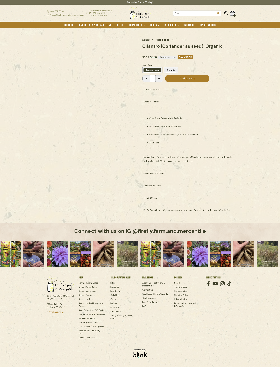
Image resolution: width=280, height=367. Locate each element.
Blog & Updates (149, 302)
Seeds (146, 39)
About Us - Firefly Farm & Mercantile (154, 284)
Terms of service (182, 287)
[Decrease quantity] (146, 78)
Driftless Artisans (87, 337)
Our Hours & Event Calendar (155, 294)
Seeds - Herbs (85, 299)
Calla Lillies (115, 295)
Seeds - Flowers (86, 295)
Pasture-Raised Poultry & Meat (90, 332)
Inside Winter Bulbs (88, 287)
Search (177, 282)
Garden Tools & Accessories (92, 314)
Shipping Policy (181, 295)
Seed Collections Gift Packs (91, 310)
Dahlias (113, 303)
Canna (113, 299)
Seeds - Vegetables (87, 291)
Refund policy (180, 291)
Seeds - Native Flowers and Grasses (91, 304)
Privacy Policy (180, 299)
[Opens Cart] (232, 13)
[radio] (152, 70)
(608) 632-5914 (56, 312)
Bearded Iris (115, 291)
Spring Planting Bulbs (88, 282)
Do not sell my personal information (185, 304)
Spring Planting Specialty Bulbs (121, 317)
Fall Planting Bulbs (87, 318)
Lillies (112, 282)
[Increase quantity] (159, 78)
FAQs (144, 306)
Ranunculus (115, 311)
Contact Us (147, 289)
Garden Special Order (88, 322)
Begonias (114, 287)
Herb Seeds (162, 39)
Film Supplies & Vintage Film (91, 326)
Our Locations (149, 298)
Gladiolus (114, 307)
